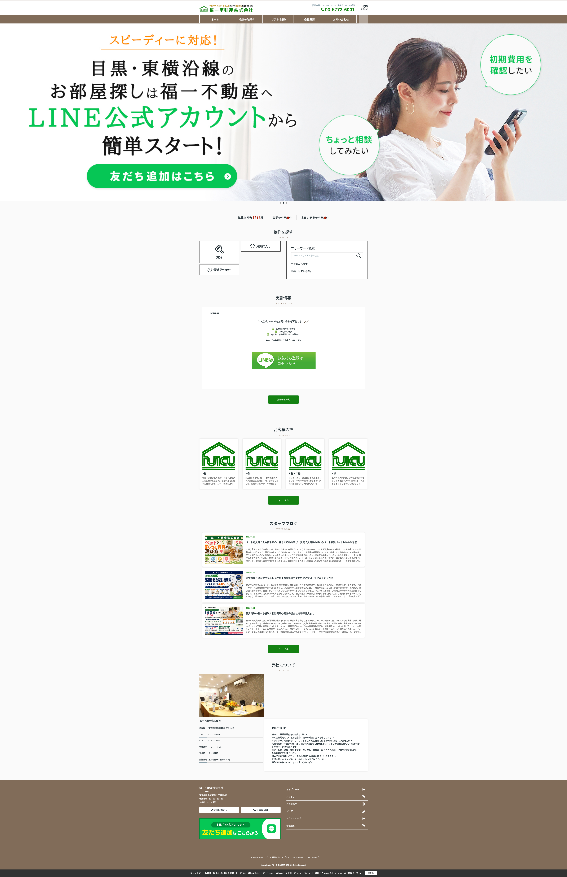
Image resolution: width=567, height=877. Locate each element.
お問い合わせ (341, 19)
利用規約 (276, 857)
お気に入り (263, 246)
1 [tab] (280, 203)
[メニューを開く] (363, 19)
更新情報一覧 (283, 399)
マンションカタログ (259, 857)
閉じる (371, 873)
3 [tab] (286, 203)
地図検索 (219, 255)
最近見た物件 (222, 269)
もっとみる (283, 500)
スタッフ (290, 797)
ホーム (215, 19)
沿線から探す (247, 19)
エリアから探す (278, 19)
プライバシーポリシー (293, 857)
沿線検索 (210, 248)
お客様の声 (291, 804)
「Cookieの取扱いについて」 (332, 873)
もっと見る (283, 649)
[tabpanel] (283, 112)
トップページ (292, 789)
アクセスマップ (293, 818)
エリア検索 (228, 248)
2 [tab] (283, 203)
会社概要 (309, 19)
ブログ (289, 811)
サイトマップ (313, 857)
